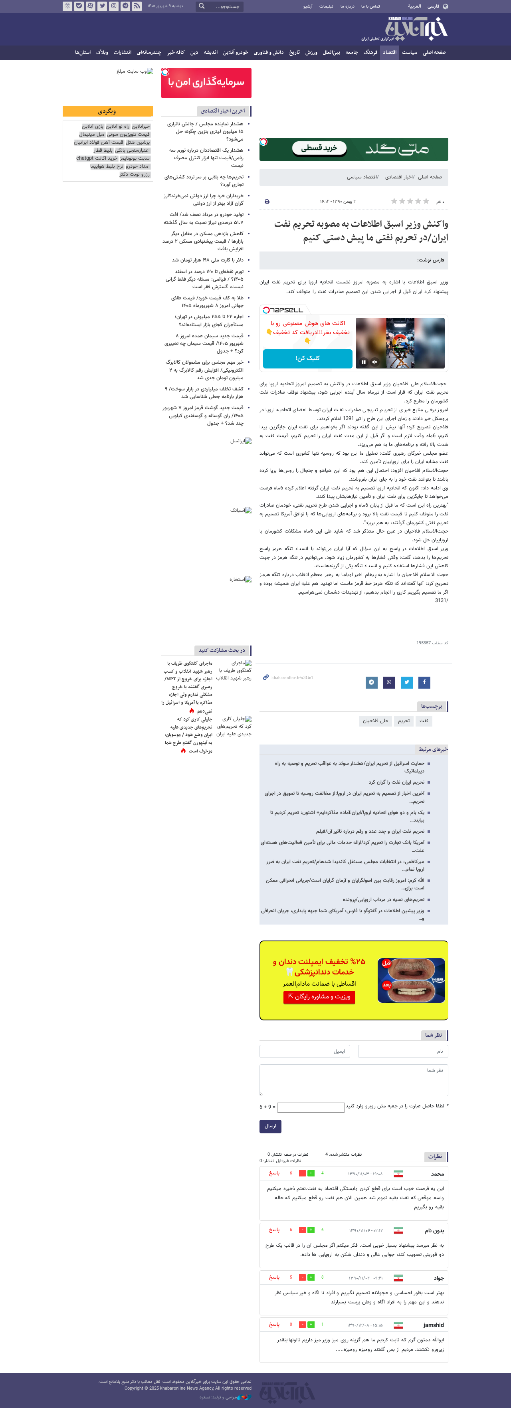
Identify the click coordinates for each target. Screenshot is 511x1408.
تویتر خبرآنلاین (102, 6)
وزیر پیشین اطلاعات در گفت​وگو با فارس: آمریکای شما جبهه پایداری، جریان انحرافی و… (342, 915)
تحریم (404, 721)
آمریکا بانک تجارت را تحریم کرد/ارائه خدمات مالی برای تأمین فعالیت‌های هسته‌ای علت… (342, 846)
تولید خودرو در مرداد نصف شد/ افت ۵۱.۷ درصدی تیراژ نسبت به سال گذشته (204, 218)
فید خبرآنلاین (137, 6)
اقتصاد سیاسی (362, 177)
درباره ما (348, 6)
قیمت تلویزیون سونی (128, 135)
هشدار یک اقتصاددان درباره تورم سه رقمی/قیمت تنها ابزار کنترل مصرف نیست (206, 158)
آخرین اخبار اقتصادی (223, 111)
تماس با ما (370, 6)
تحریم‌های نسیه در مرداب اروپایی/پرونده (383, 900)
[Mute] (375, 362)
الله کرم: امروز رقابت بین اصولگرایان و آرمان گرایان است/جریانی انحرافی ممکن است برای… (345, 884)
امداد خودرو (138, 166)
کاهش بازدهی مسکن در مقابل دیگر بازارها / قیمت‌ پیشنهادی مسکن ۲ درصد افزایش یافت (203, 241)
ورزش (311, 52)
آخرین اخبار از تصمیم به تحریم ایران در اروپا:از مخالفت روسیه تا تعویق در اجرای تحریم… (344, 797)
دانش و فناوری (269, 52)
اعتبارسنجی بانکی (132, 150)
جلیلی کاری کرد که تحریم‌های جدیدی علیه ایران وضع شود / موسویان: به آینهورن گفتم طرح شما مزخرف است (188, 735)
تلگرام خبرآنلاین (125, 6)
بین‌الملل (331, 52)
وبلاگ (102, 52)
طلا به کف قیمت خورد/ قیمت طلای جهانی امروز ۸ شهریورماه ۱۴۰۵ (207, 302)
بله (79, 6)
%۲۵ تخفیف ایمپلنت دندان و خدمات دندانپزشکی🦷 (319, 967)
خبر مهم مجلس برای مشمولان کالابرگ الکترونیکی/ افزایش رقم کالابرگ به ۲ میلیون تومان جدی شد (205, 370)
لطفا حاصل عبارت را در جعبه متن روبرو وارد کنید (397, 1106)
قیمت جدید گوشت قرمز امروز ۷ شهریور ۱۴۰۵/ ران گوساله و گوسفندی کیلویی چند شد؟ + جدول (203, 415)
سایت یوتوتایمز (135, 158)
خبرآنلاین (404, 30)
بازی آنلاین (92, 127)
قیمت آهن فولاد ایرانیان (98, 143)
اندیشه (211, 52)
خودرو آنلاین (235, 52)
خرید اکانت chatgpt (96, 158)
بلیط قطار (103, 150)
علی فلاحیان (375, 721)
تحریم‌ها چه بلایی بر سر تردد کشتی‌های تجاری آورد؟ (204, 181)
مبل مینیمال (92, 135)
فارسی (433, 6)
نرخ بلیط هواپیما (106, 166)
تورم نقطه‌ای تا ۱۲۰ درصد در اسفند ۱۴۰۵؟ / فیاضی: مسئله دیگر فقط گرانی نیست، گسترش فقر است (205, 279)
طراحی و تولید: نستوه (218, 1397)
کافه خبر (176, 52)
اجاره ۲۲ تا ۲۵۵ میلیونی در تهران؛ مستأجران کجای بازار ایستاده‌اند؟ (209, 321)
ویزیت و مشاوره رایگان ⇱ (319, 997)
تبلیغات (326, 6)
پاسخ (274, 1173)
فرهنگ (370, 52)
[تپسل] (263, 142)
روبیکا (67, 6)
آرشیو (308, 6)
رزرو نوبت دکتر (134, 174)
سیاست (409, 52)
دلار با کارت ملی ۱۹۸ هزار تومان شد (208, 260)
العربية (414, 6)
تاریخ (294, 52)
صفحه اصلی (434, 52)
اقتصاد (389, 52)
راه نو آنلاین (117, 127)
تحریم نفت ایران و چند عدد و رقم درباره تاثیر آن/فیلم (370, 832)
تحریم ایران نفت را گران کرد (396, 782)
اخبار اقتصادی (399, 177)
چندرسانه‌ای (149, 52)
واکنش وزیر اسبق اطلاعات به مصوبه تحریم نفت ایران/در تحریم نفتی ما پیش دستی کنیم (361, 231)
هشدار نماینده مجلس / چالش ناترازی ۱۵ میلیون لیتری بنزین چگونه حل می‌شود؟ (205, 131)
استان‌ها (83, 52)
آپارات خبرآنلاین (90, 6)
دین (194, 52)
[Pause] (363, 362)
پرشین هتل (138, 143)
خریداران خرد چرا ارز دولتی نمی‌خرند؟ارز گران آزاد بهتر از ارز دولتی (204, 200)
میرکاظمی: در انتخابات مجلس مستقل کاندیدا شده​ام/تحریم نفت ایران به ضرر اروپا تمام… (345, 865)
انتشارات (122, 52)
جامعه (352, 52)
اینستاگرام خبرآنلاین (114, 6)
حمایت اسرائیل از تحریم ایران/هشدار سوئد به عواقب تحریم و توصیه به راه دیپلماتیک (349, 767)
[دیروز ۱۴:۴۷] (234, 672)
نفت (424, 721)
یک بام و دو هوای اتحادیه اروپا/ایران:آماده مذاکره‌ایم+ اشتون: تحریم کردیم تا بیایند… (347, 816)
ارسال (270, 1126)
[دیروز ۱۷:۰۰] (234, 728)
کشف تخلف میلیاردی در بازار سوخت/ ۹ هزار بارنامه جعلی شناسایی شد (204, 393)
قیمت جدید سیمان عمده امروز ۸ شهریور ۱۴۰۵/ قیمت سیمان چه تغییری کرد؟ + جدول (204, 343)
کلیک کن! (307, 359)
